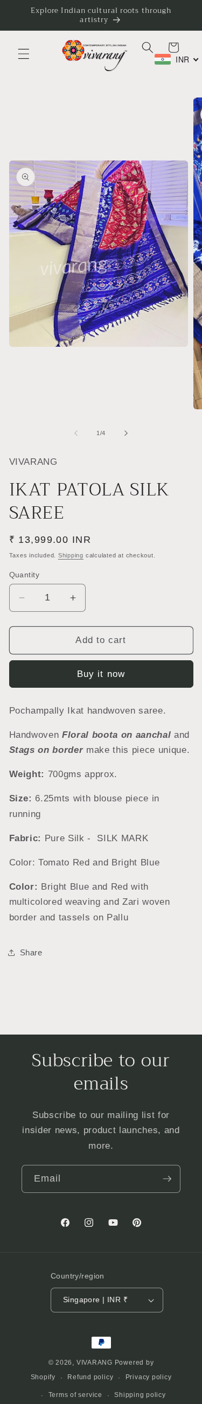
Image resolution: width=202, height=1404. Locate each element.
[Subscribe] (167, 1179)
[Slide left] (76, 433)
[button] (24, 54)
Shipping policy (140, 1395)
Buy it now (101, 674)
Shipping (70, 555)
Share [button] (31, 952)
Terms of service (75, 1395)
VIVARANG (94, 1362)
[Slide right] (126, 433)
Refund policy (90, 1377)
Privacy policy (149, 1377)
